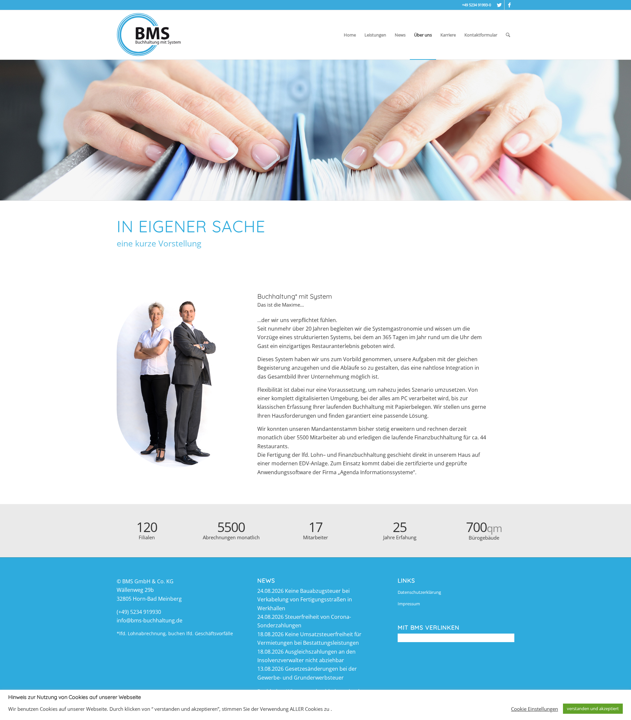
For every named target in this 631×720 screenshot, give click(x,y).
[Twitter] (499, 5)
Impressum (409, 604)
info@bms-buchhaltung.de (149, 620)
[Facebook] (509, 5)
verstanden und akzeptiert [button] (593, 708)
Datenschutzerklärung (419, 592)
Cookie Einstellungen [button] (534, 709)
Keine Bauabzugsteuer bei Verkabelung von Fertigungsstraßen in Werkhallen (304, 599)
